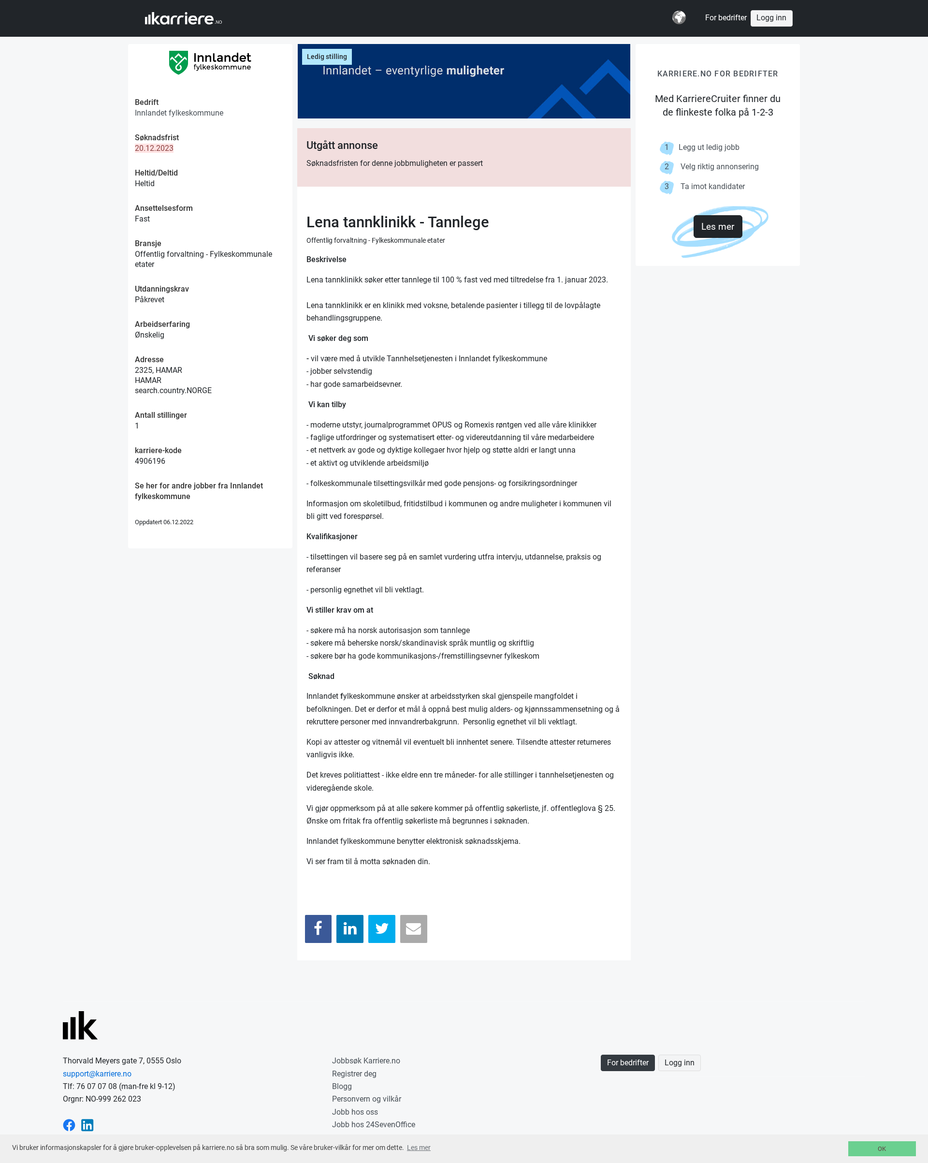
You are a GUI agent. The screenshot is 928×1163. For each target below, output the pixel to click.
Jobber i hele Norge (192, 18)
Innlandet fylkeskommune (179, 113)
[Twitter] (381, 928)
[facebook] (69, 1124)
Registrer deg (354, 1073)
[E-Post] (413, 928)
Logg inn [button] (771, 18)
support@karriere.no (97, 1073)
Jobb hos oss (355, 1112)
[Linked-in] (87, 1124)
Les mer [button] (419, 1147)
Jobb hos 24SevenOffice (373, 1124)
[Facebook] (318, 928)
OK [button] (882, 1148)
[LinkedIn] (349, 928)
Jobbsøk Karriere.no (366, 1060)
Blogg (342, 1086)
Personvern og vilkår (366, 1099)
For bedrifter (726, 18)
